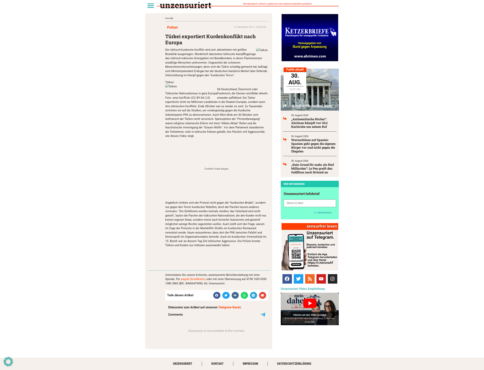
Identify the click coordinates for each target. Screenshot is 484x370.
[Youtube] (321, 279)
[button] (150, 5)
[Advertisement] (209, 255)
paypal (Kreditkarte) (193, 279)
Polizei (172, 27)
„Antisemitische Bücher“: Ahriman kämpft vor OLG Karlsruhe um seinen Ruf (309, 123)
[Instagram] (332, 279)
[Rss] (310, 279)
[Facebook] (287, 279)
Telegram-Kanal (229, 307)
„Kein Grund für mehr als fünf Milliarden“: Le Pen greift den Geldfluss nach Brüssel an (312, 168)
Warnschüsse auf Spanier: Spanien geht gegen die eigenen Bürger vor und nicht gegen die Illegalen (313, 145)
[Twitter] (298, 279)
